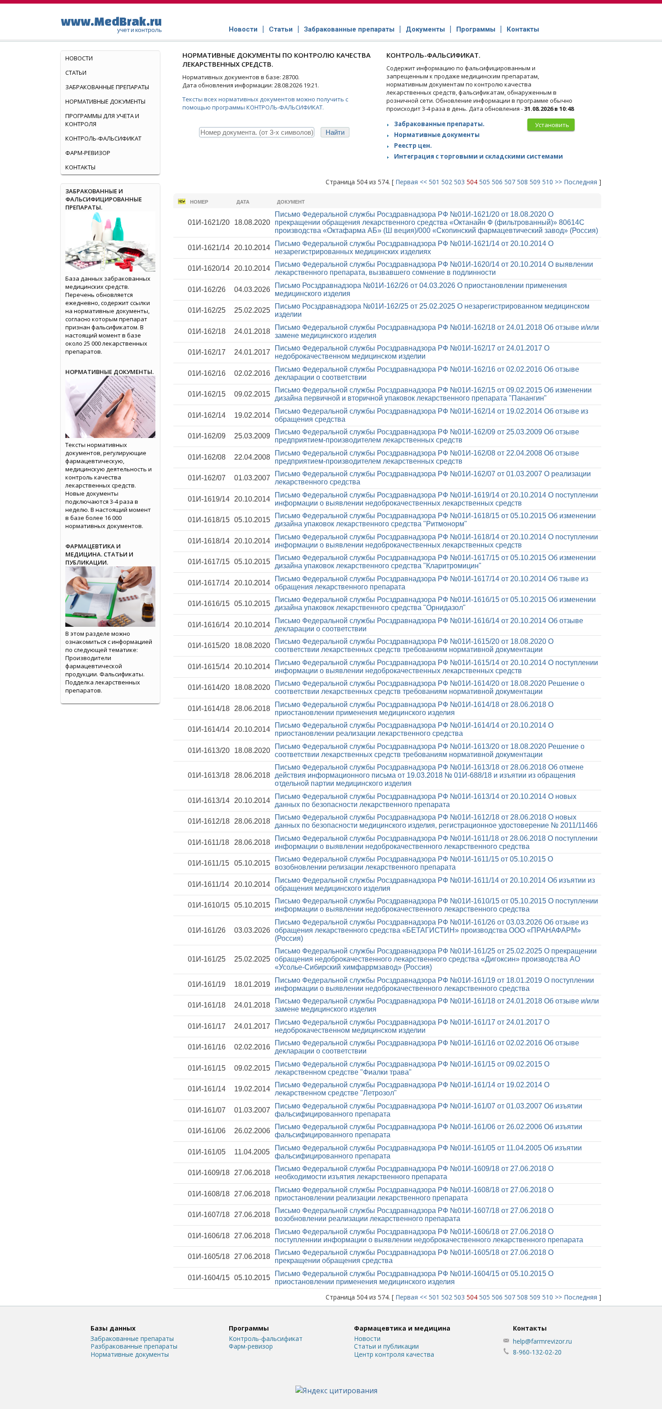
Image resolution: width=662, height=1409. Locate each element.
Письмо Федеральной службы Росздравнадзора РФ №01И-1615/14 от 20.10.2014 (436, 667)
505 (484, 182)
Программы (475, 29)
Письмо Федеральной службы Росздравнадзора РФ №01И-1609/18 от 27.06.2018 (414, 1173)
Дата (242, 202)
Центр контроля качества (394, 1354)
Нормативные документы (437, 135)
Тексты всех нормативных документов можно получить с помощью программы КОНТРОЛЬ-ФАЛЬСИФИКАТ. (265, 103)
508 (522, 182)
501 (434, 182)
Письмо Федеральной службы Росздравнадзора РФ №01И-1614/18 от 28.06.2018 (414, 708)
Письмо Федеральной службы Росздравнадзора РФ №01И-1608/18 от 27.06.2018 (414, 1194)
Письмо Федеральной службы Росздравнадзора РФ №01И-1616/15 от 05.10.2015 (435, 603)
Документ (291, 202)
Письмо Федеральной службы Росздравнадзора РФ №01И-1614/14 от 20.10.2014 (414, 729)
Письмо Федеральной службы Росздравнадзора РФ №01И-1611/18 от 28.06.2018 (436, 842)
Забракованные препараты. (439, 124)
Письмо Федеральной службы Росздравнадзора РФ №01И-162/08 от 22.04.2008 (427, 457)
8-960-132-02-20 (537, 1352)
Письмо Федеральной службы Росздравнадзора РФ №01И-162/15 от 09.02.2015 (433, 394)
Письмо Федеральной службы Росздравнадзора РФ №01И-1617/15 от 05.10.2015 (435, 562)
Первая (406, 182)
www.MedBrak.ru (111, 23)
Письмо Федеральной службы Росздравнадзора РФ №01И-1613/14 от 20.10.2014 (425, 800)
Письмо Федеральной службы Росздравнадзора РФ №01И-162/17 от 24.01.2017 (412, 352)
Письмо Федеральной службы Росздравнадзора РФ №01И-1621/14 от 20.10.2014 (414, 247)
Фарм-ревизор (87, 153)
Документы (425, 29)
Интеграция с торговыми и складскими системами (478, 156)
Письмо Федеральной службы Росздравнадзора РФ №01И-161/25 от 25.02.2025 (436, 959)
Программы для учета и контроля (102, 120)
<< (423, 182)
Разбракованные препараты (134, 1346)
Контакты (523, 29)
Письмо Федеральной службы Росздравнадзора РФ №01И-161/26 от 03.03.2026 (431, 930)
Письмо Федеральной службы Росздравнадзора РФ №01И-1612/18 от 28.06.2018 (436, 821)
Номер (199, 202)
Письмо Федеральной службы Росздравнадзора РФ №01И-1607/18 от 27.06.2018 (414, 1214)
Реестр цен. (413, 145)
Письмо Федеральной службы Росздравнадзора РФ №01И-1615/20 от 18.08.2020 (414, 645)
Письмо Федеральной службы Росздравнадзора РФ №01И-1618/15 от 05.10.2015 (435, 520)
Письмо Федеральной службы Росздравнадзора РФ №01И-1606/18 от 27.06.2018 (429, 1236)
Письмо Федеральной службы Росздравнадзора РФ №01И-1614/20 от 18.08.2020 (430, 687)
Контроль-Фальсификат (103, 138)
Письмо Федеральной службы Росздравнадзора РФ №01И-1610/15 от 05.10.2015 (436, 905)
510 (547, 182)
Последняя (580, 182)
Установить (552, 125)
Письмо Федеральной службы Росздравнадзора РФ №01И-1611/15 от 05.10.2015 (414, 863)
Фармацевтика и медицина (402, 1328)
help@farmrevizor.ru (542, 1341)
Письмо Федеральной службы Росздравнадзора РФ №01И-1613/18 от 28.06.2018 (429, 775)
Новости (243, 29)
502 (446, 182)
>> (558, 182)
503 (459, 182)
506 (497, 182)
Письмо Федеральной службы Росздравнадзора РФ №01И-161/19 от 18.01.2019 (434, 984)
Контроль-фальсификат (266, 1338)
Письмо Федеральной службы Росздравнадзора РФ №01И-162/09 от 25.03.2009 (427, 436)
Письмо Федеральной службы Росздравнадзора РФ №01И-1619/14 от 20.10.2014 (436, 499)
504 (472, 182)
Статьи (281, 29)
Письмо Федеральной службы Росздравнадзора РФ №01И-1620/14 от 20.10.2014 (434, 268)
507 (509, 182)
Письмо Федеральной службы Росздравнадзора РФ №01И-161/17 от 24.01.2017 (412, 1026)
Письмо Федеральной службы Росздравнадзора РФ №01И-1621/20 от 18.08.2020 (436, 222)
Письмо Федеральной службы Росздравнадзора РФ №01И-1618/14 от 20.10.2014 (436, 541)
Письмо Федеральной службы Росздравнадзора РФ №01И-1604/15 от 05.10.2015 (414, 1278)
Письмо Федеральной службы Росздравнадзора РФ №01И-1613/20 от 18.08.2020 (430, 750)
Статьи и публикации (386, 1346)
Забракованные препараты (349, 29)
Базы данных (113, 1328)
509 (535, 182)
